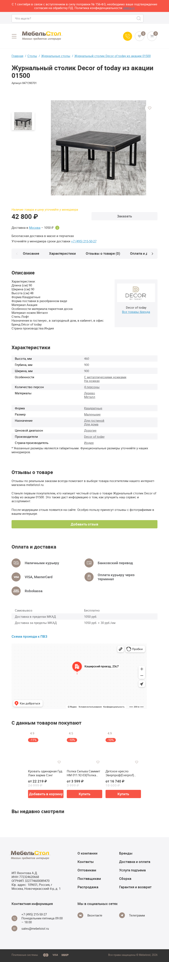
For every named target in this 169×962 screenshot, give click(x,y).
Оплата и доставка (145, 253)
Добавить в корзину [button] (46, 794)
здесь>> (129, 8)
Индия (89, 443)
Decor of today (94, 436)
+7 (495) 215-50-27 (83, 241)
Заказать (124, 216)
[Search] (139, 18)
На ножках (92, 381)
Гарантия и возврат (135, 887)
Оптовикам (86, 870)
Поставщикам (89, 878)
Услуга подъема (132, 870)
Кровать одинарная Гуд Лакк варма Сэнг (45, 773)
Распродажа (87, 887)
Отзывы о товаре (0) (103, 253)
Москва (34, 228)
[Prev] (17, 254)
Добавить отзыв (84, 524)
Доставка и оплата (134, 861)
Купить (84, 794)
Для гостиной (94, 420)
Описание (31, 253)
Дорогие (90, 430)
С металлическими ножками (105, 377)
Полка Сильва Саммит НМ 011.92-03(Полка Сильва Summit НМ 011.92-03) (83, 773)
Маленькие (92, 414)
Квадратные (93, 408)
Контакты (85, 861)
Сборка (125, 878)
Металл (89, 397)
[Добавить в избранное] (149, 108)
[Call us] (127, 36)
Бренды (126, 853)
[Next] (152, 254)
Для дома (91, 424)
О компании (87, 853)
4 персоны (92, 387)
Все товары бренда (136, 312)
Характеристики (62, 253)
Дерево (89, 393)
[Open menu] (14, 36)
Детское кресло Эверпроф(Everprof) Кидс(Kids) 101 (120, 773)
